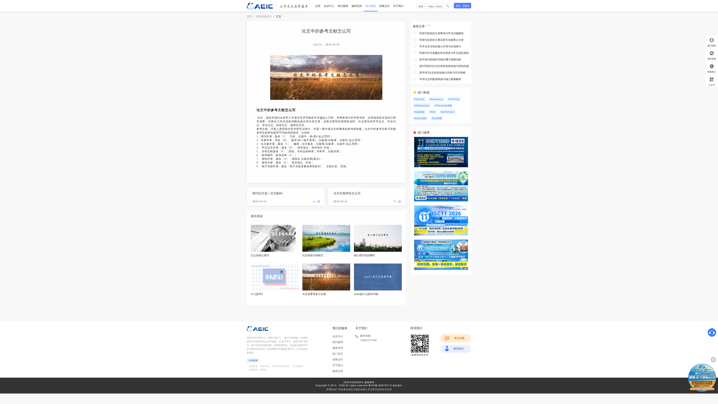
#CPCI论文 (454, 99)
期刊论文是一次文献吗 (267, 193)
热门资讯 (370, 6)
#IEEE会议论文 (421, 105)
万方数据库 (297, 366)
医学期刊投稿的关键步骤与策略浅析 (440, 59)
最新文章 (337, 371)
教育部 (263, 369)
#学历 (432, 111)
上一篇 (316, 201)
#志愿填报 (419, 111)
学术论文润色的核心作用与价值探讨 (440, 46)
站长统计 (397, 385)
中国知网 (253, 369)
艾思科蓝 (253, 366)
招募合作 (384, 6)
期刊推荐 (343, 6)
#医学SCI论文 (448, 111)
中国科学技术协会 (280, 366)
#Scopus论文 (436, 99)
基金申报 (264, 366)
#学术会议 (419, 99)
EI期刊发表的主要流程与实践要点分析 (441, 40)
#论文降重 (437, 118)
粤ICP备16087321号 (380, 385)
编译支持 (357, 6)
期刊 (322, 117)
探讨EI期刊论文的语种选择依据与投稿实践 (444, 66)
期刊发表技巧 (264, 16)
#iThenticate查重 (443, 105)
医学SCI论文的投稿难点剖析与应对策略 (442, 72)
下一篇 (397, 201)
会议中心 (329, 6)
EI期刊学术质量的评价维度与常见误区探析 (444, 53)
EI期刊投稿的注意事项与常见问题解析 (441, 33)
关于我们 (398, 6)
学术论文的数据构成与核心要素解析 (440, 79)
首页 (317, 6)
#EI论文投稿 (420, 118)
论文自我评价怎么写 (347, 193)
